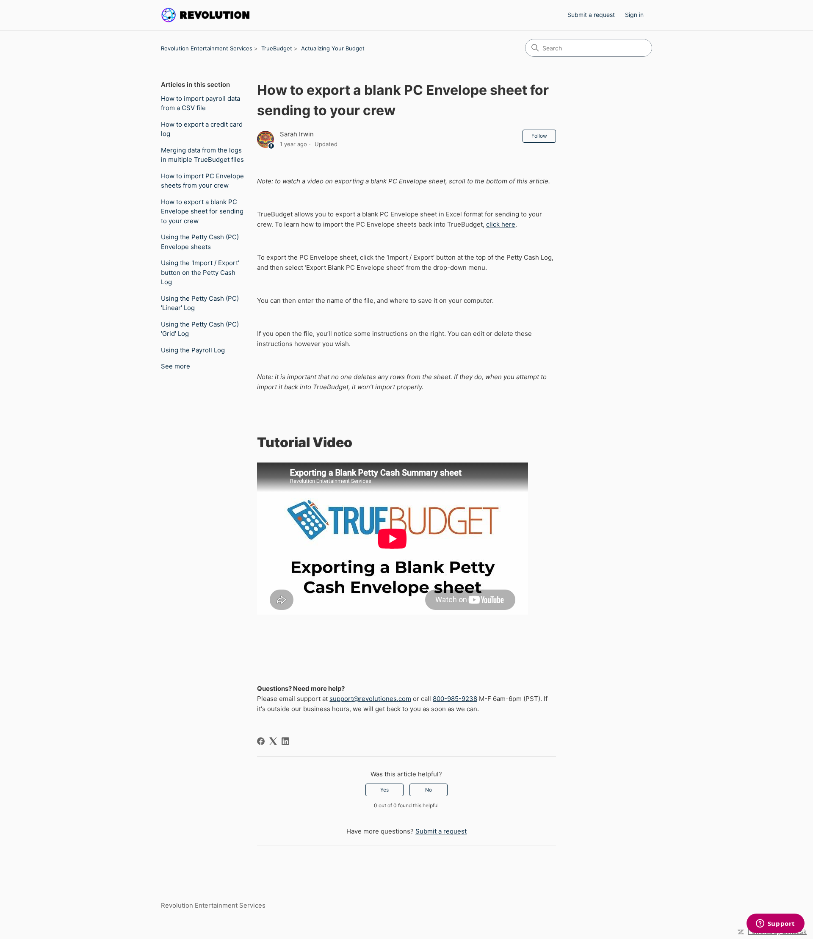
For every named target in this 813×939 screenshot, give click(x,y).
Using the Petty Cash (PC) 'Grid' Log (200, 329)
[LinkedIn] (285, 741)
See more (175, 366)
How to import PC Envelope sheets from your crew (202, 181)
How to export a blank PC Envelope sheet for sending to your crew (202, 211)
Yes (384, 790)
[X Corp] (273, 741)
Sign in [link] (634, 14)
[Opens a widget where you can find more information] (775, 924)
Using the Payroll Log (193, 350)
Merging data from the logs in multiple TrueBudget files (202, 155)
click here (500, 224)
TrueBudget (276, 48)
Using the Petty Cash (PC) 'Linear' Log (200, 303)
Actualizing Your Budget (333, 48)
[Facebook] (261, 741)
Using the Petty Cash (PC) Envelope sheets (200, 242)
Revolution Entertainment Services (206, 48)
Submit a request (591, 14)
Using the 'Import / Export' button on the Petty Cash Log (200, 272)
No (428, 790)
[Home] (206, 15)
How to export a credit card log (202, 129)
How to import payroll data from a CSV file (200, 103)
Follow (539, 136)
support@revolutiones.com (370, 699)
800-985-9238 (455, 699)
